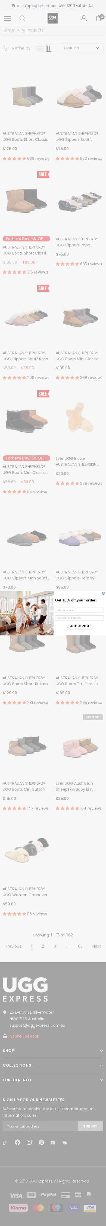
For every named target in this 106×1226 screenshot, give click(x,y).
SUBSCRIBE (79, 626)
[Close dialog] (103, 593)
